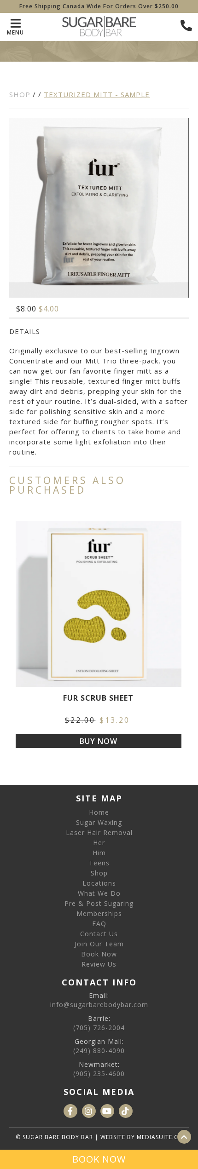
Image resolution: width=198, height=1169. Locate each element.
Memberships (99, 913)
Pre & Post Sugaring (99, 903)
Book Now (99, 954)
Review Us (99, 964)
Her (99, 842)
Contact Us (99, 933)
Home (99, 812)
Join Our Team (99, 943)
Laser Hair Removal (99, 832)
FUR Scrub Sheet (98, 698)
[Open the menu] (186, 25)
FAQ (99, 923)
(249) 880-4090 (99, 1050)
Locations (99, 883)
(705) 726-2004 (99, 1027)
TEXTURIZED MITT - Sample (97, 94)
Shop (19, 94)
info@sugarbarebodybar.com (99, 1004)
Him (99, 852)
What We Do (99, 893)
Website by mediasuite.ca (141, 1137)
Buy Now (98, 741)
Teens (99, 862)
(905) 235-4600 (99, 1073)
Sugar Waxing (99, 822)
